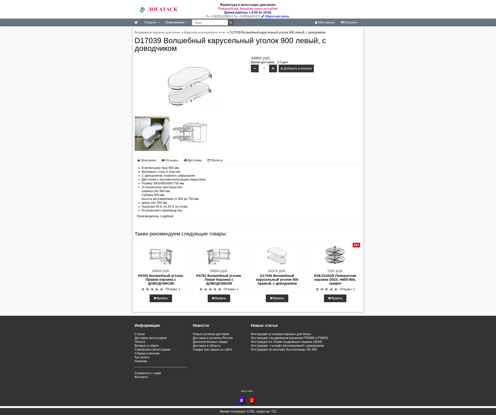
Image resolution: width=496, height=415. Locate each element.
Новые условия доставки (211, 334)
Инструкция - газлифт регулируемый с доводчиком (287, 345)
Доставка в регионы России (213, 338)
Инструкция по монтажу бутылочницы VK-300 (284, 349)
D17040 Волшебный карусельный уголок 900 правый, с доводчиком (277, 279)
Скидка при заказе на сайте (212, 349)
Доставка (194, 160)
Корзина (350, 22)
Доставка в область (207, 345)
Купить (162, 298)
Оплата (217, 160)
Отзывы (171, 160)
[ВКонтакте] (243, 400)
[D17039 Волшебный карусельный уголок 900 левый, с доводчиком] (190, 84)
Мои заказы (326, 22)
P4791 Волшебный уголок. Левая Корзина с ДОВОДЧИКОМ (219, 279)
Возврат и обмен (147, 345)
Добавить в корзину (297, 68)
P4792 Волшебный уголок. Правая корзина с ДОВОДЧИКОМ (161, 279)
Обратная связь (276, 16)
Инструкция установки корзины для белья (281, 334)
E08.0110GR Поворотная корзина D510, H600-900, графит (335, 279)
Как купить (142, 357)
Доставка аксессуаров (151, 338)
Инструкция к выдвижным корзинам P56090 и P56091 (289, 338)
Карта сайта (247, 391)
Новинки (141, 361)
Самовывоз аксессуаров (152, 349)
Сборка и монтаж (147, 353)
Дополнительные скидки (210, 341)
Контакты (141, 377)
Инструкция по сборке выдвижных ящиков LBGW (286, 341)
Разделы (151, 22)
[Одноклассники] (253, 400)
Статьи (140, 334)
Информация (175, 22)
